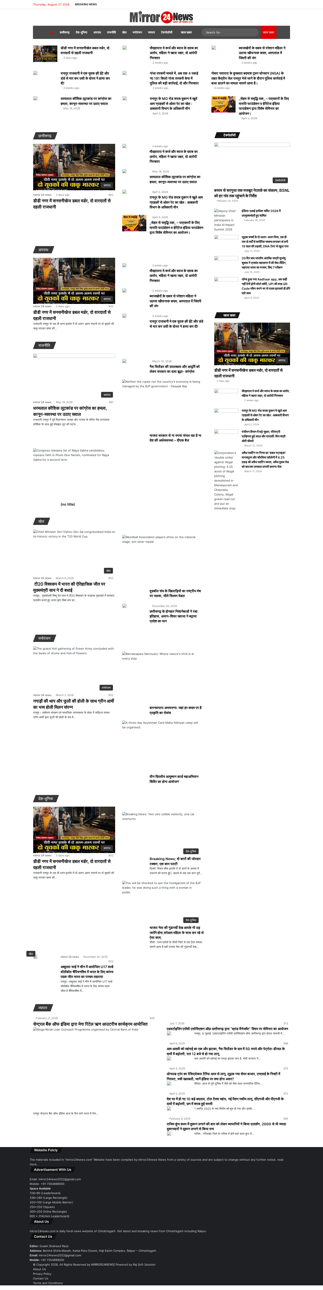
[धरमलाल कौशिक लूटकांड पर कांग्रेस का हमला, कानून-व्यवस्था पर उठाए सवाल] (35, 98)
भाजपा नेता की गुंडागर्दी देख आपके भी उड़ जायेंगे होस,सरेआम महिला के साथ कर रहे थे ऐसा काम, (177, 932)
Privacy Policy (42, 1273)
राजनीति (111, 32)
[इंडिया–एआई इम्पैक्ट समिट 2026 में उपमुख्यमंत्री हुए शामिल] (226, 220)
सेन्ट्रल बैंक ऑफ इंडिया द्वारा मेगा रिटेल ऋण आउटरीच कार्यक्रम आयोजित (90, 1024)
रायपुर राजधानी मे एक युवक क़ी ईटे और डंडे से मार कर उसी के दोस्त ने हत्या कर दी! (85, 78)
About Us (39, 1269)
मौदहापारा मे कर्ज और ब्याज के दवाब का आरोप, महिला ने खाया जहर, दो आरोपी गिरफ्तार (174, 53)
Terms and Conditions (48, 1283)
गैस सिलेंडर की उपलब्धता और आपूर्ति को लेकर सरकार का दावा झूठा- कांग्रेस (175, 369)
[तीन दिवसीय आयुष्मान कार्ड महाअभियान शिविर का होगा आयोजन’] (161, 747)
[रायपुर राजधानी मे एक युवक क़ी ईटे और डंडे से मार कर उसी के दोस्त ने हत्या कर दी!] (35, 73)
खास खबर (186, 32)
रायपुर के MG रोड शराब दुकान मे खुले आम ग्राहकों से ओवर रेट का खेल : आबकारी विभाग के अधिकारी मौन (173, 103)
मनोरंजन (137, 32)
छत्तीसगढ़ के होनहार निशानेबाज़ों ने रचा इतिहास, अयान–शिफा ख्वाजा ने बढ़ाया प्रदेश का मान (174, 616)
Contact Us (40, 1278)
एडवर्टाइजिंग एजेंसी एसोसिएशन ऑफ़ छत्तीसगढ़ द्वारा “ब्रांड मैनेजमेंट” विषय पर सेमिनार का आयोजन (227, 1029)
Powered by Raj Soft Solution (136, 1264)
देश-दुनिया (81, 32)
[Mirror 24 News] (161, 17)
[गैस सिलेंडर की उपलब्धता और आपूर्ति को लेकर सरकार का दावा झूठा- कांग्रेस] (124, 361)
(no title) (68, 504)
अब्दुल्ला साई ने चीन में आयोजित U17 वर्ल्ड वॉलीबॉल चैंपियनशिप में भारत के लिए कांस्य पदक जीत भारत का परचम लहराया (87, 972)
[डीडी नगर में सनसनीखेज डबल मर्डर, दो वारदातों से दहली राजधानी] (45, 54)
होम (52, 32)
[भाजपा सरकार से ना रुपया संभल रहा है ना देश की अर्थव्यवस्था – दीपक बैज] (161, 406)
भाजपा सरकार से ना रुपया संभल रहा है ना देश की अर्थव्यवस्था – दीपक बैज (175, 437)
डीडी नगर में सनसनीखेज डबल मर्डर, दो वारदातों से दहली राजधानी (85, 50)
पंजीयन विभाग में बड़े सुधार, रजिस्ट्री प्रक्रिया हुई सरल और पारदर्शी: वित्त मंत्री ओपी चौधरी (263, 436)
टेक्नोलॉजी (166, 32)
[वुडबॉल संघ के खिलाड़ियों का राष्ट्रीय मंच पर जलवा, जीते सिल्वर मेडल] (161, 561)
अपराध (97, 32)
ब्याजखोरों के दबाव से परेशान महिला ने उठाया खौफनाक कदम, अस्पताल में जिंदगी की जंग (262, 53)
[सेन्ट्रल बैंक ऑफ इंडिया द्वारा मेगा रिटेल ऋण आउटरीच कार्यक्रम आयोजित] (94, 1069)
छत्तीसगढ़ (65, 32)
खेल (124, 32)
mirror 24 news (42, 194)
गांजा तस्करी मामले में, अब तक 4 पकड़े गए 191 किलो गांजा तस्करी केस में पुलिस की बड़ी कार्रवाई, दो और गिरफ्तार (174, 78)
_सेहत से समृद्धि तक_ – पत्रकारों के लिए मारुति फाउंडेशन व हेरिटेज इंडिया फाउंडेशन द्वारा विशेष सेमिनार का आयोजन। (176, 227)
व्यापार (151, 32)
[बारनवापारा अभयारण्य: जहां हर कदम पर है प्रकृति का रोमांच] (161, 678)
